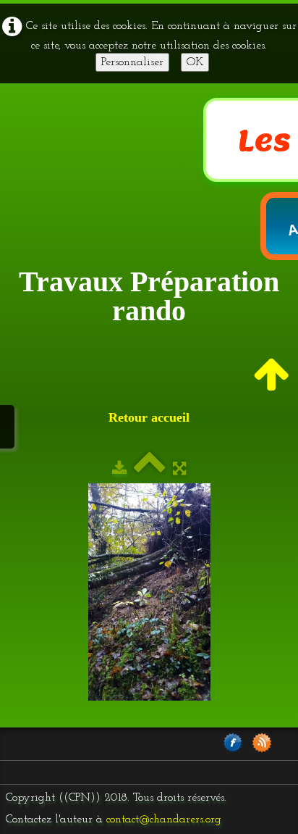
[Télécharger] (119, 469)
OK (195, 62)
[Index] (149, 469)
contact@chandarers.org (163, 819)
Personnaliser (132, 62)
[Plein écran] (179, 469)
